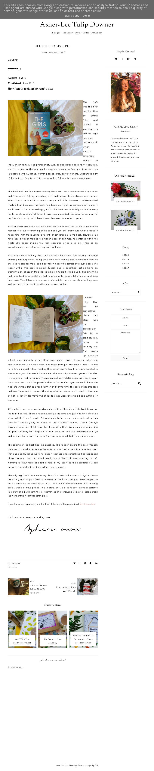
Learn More (72, 16)
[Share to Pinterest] (85, 563)
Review (14, 567)
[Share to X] (74, 563)
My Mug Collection (126, 230)
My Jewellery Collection (126, 201)
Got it (87, 16)
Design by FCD (91, 765)
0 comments (14, 563)
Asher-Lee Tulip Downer (77, 25)
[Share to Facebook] (80, 563)
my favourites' (87, 503)
